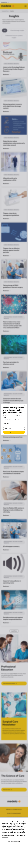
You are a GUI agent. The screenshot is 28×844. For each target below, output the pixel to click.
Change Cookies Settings (14, 841)
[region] (14, 830)
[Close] (26, 819)
